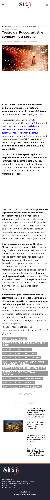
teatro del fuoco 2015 (17, 349)
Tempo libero (10, 27)
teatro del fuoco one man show (24, 368)
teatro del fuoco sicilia (18, 382)
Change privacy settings (25, 494)
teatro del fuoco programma (22, 378)
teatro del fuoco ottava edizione (19, 373)
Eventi (20, 27)
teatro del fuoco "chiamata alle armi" (24, 344)
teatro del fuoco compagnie (21, 357)
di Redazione (7, 41)
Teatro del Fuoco (14, 339)
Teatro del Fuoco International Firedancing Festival (24, 363)
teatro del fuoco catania (19, 353)
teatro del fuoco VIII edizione (22, 387)
